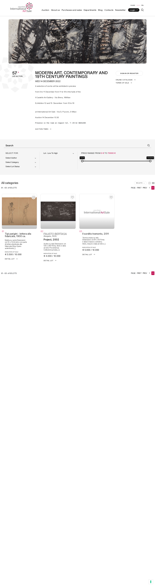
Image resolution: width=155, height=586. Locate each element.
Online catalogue (124, 80)
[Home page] (21, 7)
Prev (145, 187)
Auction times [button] (41, 129)
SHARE (132, 5)
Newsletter (120, 9)
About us (55, 9)
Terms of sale (122, 83)
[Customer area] (133, 10)
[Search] (142, 10)
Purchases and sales (72, 9)
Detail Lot (10, 259)
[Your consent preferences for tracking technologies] (150, 581)
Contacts (108, 9)
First (139, 187)
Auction (45, 9)
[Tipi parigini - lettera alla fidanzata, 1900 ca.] (19, 211)
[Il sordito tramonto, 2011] (96, 211)
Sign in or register (129, 73)
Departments (90, 9)
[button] (21, 158)
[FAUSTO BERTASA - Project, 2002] (58, 211)
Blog (100, 9)
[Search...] (148, 145)
